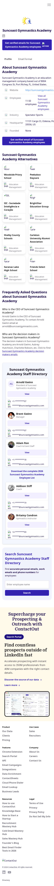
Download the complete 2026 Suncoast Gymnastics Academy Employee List (27, 474)
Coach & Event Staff (25, 446)
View (27, 394)
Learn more (10, 685)
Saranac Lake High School (11, 268)
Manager (20, 417)
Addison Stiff (24, 486)
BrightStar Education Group (39, 205)
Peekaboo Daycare (35, 176)
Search (27, 592)
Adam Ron (22, 443)
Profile (8, 59)
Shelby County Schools (12, 237)
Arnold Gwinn (24, 382)
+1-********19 (19, 502)
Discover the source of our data (21, 679)
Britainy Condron (26, 515)
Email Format (25, 59)
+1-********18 (19, 459)
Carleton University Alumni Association (40, 238)
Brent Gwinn (24, 413)
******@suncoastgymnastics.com (28, 405)
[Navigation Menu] (49, 4)
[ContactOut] (15, 4)
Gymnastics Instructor (26, 518)
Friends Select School (37, 268)
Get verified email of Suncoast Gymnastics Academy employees (27, 141)
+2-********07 (19, 430)
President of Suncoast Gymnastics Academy (26, 386)
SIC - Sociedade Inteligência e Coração (12, 206)
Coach (19, 489)
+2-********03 (19, 532)
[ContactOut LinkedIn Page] (4, 872)
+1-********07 (19, 401)
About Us (34, 751)
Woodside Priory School (13, 176)
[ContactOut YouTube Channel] (9, 872)
